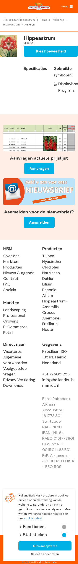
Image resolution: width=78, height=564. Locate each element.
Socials (9, 289)
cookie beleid (33, 518)
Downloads (13, 385)
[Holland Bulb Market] (39, 6)
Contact (10, 278)
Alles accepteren (45, 546)
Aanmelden (39, 222)
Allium (47, 295)
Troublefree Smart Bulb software (39, 562)
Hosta (47, 329)
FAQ (6, 284)
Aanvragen (39, 168)
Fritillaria (50, 323)
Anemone (50, 318)
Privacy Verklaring (19, 379)
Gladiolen (50, 267)
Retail (8, 332)
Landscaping (14, 309)
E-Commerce (15, 326)
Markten (10, 261)
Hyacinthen (52, 261)
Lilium (47, 284)
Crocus (48, 312)
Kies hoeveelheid (51, 51)
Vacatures (12, 351)
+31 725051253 (56, 374)
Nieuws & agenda (18, 272)
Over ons (11, 255)
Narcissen (51, 272)
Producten (12, 267)
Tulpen (48, 255)
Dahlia (47, 278)
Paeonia (49, 289)
